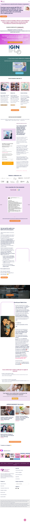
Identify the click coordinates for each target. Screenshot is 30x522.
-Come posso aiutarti (10, 463)
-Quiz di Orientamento (23, 463)
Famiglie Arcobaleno (4, 490)
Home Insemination (3, 494)
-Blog (27, 463)
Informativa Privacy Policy (5, 152)
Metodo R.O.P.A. (3, 492)
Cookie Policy (12, 500)
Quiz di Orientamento (19, 474)
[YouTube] (18, 488)
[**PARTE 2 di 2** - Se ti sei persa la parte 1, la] (22, 455)
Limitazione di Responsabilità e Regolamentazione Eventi (21, 500)
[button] (1, 204)
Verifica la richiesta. (4, 157)
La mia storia (18, 478)
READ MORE (2, 420)
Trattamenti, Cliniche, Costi (5, 488)
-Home (2, 463)
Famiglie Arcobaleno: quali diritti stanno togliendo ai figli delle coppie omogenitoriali (7, 418)
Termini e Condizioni (7, 500)
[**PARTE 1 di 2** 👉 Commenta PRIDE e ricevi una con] (27, 455)
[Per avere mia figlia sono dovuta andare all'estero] (17, 455)
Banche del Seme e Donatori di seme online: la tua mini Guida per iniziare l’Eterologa (7, 435)
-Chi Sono (4, 463)
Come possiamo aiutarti (19, 470)
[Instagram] (17, 488)
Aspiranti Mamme (3, 483)
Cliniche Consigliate (19, 472)
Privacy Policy (2, 500)
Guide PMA (17, 476)
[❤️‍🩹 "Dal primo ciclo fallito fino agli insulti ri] (12, 455)
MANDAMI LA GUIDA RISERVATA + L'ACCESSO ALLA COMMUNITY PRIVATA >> (8, 163)
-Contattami (15, 464)
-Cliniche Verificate (17, 463)
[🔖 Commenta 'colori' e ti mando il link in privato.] (2, 455)
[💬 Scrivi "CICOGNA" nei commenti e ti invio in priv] (7, 455)
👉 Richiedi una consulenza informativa (15, 42)
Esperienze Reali (3, 496)
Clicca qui (15, 398)
